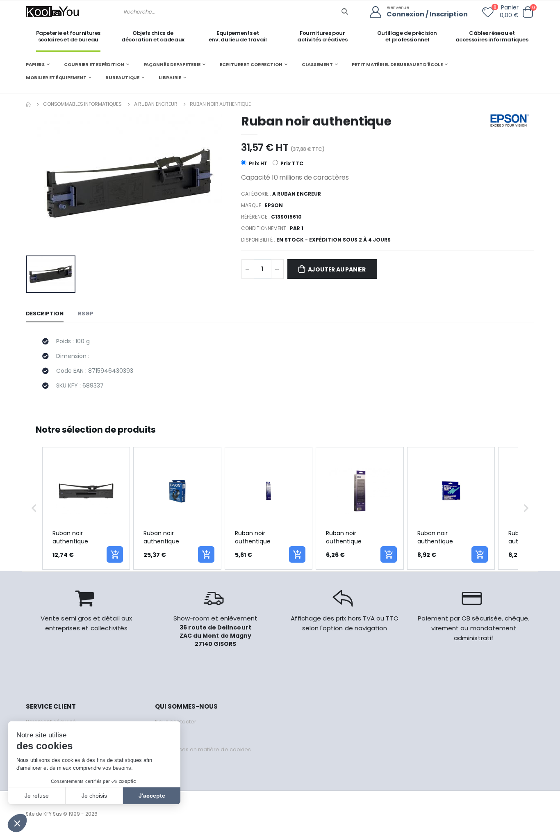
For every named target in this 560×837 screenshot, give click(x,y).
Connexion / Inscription (427, 14)
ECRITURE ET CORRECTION (251, 64)
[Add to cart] (115, 554)
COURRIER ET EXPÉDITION (94, 64)
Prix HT (258, 163)
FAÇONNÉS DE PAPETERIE (172, 64)
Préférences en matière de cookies (203, 749)
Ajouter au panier (337, 269)
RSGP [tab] (85, 313)
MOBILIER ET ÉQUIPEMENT (56, 77)
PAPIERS (35, 64)
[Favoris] (488, 14)
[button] (527, 12)
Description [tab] (45, 313)
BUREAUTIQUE (122, 77)
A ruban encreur (156, 103)
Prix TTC (291, 163)
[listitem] (86, 508)
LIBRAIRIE (170, 77)
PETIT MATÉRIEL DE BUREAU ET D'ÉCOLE (397, 64)
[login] (378, 12)
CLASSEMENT (317, 64)
